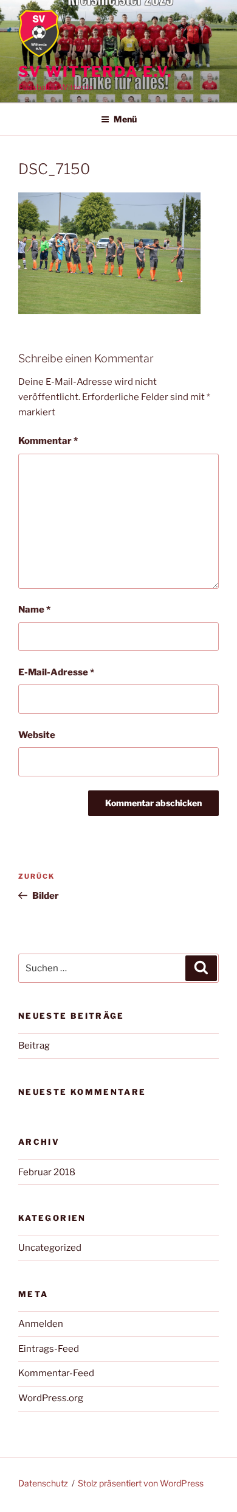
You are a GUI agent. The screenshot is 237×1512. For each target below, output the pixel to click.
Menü (125, 119)
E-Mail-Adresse (56, 672)
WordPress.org (50, 1398)
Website (36, 735)
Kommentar (48, 440)
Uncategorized (49, 1247)
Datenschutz (43, 1483)
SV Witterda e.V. (95, 71)
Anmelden (40, 1323)
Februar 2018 (46, 1172)
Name (34, 609)
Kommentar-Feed (56, 1373)
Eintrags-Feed (48, 1348)
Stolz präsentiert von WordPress (141, 1483)
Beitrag (34, 1045)
